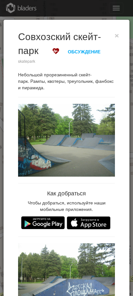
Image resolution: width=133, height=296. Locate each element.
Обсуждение (84, 51)
